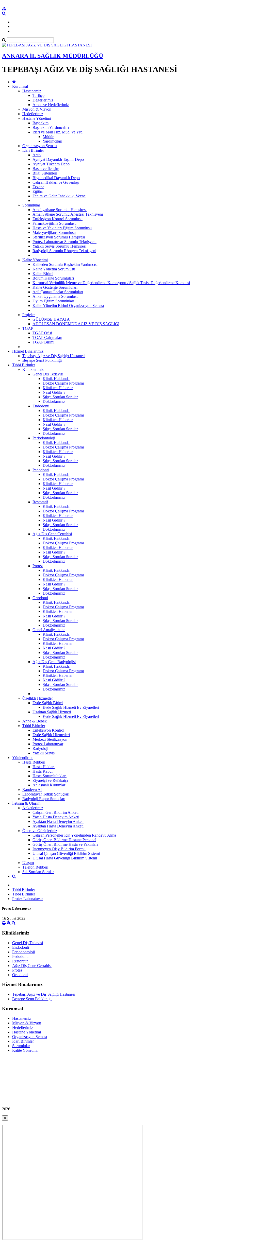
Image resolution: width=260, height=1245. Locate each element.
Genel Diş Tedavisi (47, 374)
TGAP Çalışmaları (47, 337)
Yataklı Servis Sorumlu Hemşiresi (59, 246)
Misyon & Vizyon (36, 109)
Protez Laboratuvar (47, 744)
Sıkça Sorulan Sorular (60, 397)
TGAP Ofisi (42, 333)
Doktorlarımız (54, 401)
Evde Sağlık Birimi (47, 703)
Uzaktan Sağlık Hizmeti (51, 712)
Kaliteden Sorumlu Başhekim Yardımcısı (65, 264)
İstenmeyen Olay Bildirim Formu (59, 849)
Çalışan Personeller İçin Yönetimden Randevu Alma (74, 835)
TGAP (27, 328)
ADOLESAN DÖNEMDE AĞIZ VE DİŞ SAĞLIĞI (75, 324)
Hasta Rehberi (33, 762)
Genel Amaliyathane (48, 630)
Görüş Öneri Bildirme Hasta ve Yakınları (65, 844)
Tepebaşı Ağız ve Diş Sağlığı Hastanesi (53, 356)
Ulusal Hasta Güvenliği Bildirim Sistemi (64, 858)
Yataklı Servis (43, 753)
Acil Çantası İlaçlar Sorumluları (57, 292)
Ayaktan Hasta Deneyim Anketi (58, 821)
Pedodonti (40, 470)
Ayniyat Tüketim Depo (51, 164)
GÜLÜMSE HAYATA (51, 319)
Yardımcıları (52, 141)
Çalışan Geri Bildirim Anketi (55, 812)
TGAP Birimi (43, 342)
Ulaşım (28, 862)
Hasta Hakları (43, 767)
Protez (37, 566)
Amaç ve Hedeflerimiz (50, 104)
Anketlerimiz (32, 808)
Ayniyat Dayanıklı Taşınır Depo (58, 159)
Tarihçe (38, 95)
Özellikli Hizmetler (37, 698)
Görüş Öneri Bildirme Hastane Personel (64, 840)
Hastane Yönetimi (36, 118)
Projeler (28, 315)
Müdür (48, 136)
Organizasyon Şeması (39, 146)
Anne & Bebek (34, 721)
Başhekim (40, 123)
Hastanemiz (31, 91)
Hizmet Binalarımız (27, 351)
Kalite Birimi (42, 273)
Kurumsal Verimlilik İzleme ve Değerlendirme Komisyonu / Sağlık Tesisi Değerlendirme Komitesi (111, 283)
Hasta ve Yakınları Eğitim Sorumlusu (62, 228)
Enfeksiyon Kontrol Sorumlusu (57, 219)
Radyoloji (40, 748)
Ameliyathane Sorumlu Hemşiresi (59, 210)
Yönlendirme (22, 757)
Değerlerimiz (42, 100)
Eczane (38, 187)
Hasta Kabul (42, 771)
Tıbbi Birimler (23, 365)
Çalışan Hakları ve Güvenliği (55, 182)
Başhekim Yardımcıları (50, 127)
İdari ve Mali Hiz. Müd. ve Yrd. (58, 132)
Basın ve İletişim (45, 168)
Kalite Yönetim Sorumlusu (53, 269)
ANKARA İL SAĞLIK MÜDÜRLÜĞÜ (52, 56)
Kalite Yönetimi (35, 260)
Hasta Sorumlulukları (49, 776)
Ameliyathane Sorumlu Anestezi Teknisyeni (67, 214)
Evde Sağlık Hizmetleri (51, 735)
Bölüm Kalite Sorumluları (53, 278)
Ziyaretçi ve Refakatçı (50, 780)
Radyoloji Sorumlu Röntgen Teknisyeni (64, 251)
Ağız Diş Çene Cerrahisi (52, 534)
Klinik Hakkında (56, 378)
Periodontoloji (43, 438)
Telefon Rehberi (35, 867)
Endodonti (40, 406)
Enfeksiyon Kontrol (48, 730)
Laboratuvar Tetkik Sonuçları (45, 794)
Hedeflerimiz (32, 114)
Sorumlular (31, 205)
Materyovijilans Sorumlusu (54, 232)
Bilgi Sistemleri (44, 173)
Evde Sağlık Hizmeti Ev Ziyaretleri (71, 707)
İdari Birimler (33, 150)
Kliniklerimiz (32, 369)
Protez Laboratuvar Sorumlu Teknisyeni (64, 241)
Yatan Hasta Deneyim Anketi (55, 817)
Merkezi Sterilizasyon (49, 739)
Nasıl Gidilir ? (54, 392)
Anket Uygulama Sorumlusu (55, 296)
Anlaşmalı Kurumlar (48, 785)
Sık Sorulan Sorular (38, 872)
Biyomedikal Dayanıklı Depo (56, 178)
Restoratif (40, 502)
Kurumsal (20, 86)
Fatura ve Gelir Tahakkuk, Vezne (59, 196)
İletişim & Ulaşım (26, 803)
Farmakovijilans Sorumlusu (54, 223)
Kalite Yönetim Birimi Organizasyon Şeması (68, 305)
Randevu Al (32, 789)
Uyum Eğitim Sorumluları (53, 301)
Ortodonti (40, 598)
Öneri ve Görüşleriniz (39, 830)
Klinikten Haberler (58, 388)
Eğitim (37, 191)
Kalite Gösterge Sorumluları (54, 287)
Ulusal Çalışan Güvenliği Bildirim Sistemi (66, 853)
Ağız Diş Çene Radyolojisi (54, 662)
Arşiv (36, 155)
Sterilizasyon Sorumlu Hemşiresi (58, 237)
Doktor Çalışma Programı (63, 383)
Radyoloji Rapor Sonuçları (43, 799)
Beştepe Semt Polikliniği (42, 360)
